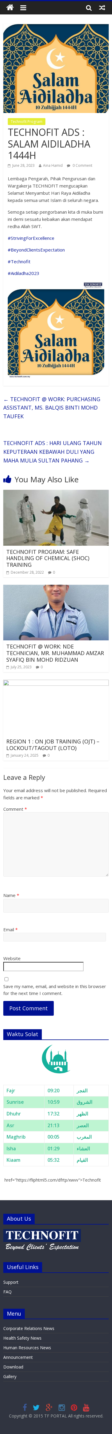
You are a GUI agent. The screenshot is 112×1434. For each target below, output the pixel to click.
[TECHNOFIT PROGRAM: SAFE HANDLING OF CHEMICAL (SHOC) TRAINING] (56, 493)
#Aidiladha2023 (23, 273)
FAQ (7, 1292)
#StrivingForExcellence (31, 238)
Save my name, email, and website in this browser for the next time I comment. (54, 989)
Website (12, 958)
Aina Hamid (53, 165)
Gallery (9, 1376)
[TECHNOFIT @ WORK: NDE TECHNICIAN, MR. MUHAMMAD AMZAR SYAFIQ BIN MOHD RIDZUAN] (56, 588)
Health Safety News (22, 1338)
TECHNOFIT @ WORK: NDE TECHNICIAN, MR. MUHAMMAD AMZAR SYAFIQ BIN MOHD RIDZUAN (55, 653)
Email (10, 929)
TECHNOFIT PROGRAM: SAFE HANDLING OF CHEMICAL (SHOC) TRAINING (47, 558)
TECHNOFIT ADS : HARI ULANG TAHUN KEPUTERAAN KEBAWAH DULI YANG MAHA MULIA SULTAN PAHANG (52, 451)
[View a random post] (102, 7)
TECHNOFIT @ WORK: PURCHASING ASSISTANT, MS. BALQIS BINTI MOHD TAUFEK (51, 407)
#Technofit (19, 261)
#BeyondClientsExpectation (36, 250)
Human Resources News (27, 1347)
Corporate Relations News (28, 1328)
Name (11, 895)
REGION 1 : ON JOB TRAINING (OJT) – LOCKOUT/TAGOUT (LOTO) (52, 745)
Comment (15, 809)
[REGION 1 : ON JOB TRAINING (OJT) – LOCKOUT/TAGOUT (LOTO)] (56, 683)
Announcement (18, 1357)
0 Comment (82, 165)
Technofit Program (26, 121)
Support (11, 1282)
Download (13, 1367)
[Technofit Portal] (10, 7)
